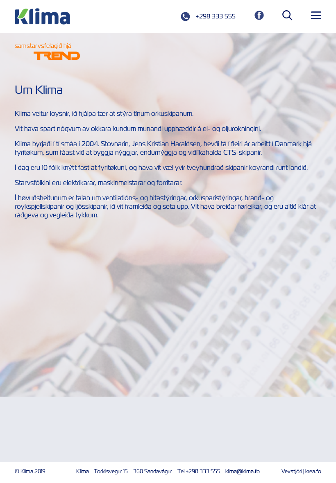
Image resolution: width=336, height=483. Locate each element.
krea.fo (313, 471)
